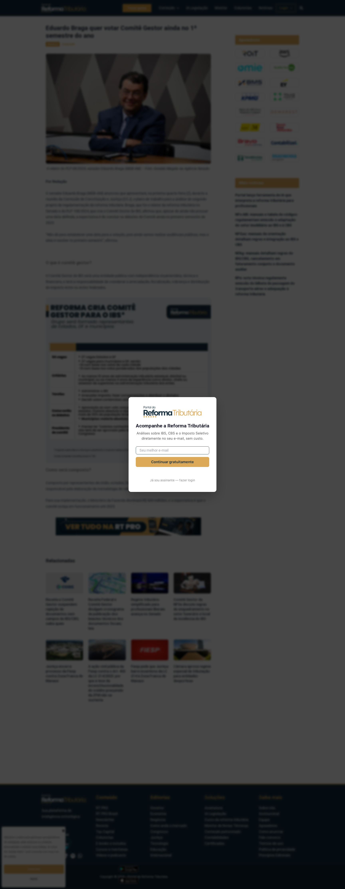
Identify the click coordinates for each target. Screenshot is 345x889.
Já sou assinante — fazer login (172, 480)
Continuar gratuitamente (172, 462)
